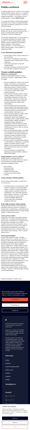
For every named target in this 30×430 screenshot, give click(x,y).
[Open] (25, 2)
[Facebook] (11, 388)
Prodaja (7, 360)
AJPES (24, 14)
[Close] (28, 405)
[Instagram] (6, 388)
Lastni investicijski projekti (12, 366)
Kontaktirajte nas (15, 305)
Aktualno (7, 373)
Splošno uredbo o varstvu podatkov (14, 47)
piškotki (9, 26)
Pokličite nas (15, 310)
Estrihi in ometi (9, 370)
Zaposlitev (8, 376)
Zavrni (15, 426)
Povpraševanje (15, 299)
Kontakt (7, 379)
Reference (8, 363)
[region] (15, 417)
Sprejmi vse (15, 418)
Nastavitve (15, 422)
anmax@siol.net (22, 242)
